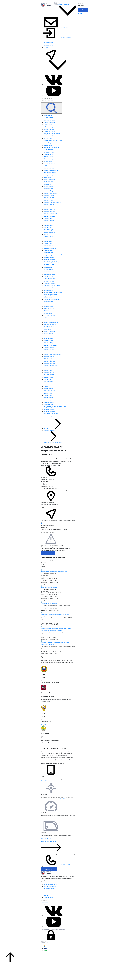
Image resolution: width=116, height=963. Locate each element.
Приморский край (48, 186)
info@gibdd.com (45, 902)
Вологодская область (49, 129)
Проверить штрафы (49, 42)
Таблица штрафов (48, 45)
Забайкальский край (49, 135)
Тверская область (48, 241)
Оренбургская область (49, 179)
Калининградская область (50, 142)
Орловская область (48, 181)
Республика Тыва (48, 218)
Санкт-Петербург (48, 227)
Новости (46, 44)
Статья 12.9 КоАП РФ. (48, 817)
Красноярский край (48, 154)
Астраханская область (49, 120)
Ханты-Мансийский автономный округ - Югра (55, 254)
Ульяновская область (49, 250)
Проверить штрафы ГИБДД (50, 884)
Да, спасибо (83, 10)
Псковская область (48, 188)
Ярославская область (49, 264)
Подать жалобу (48, 553)
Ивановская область (49, 136)
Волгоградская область (50, 128)
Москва (45, 165)
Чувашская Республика (49, 259)
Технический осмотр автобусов (49, 603)
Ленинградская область (50, 160)
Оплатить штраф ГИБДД (50, 886)
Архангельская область (50, 119)
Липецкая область (48, 161)
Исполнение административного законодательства (54, 571)
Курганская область (49, 156)
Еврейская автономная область (52, 133)
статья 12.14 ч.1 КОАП (59, 799)
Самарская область (49, 225)
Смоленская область (49, 236)
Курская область (48, 158)
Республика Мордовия (49, 211)
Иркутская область (48, 138)
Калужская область (49, 143)
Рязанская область (48, 223)
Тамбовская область (49, 239)
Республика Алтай (48, 191)
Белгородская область (49, 122)
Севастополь (47, 234)
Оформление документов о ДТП (49, 587)
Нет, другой (80, 13)
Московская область (49, 167)
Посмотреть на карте (46, 523)
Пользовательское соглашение (59, 929)
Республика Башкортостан (50, 193)
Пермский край (47, 184)
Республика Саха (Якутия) (50, 213)
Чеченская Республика (49, 257)
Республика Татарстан (49, 216)
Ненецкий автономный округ (51, 170)
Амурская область (48, 117)
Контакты (46, 47)
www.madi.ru (44, 724)
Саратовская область (49, 229)
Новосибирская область (50, 175)
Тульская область (48, 245)
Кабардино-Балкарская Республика (53, 140)
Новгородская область (49, 174)
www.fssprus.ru (44, 744)
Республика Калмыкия (49, 200)
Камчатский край (48, 145)
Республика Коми (48, 206)
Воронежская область (49, 131)
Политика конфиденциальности (47, 929)
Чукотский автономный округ (51, 261)
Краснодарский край (49, 152)
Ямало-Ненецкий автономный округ (53, 263)
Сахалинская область (49, 231)
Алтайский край (48, 115)
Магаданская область (49, 163)
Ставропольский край (49, 238)
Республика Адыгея (49, 190)
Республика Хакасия (49, 220)
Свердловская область (49, 232)
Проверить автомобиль (49, 888)
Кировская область (48, 149)
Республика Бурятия (49, 195)
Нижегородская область (50, 172)
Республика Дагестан (49, 197)
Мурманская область (49, 168)
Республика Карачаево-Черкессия (52, 202)
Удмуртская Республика (50, 248)
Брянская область (48, 124)
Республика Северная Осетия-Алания (53, 215)
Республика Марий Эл (49, 209)
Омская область (48, 177)
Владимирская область (49, 126)
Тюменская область (49, 247)
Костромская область (49, 151)
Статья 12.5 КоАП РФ (46, 838)
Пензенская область (49, 183)
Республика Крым (48, 207)
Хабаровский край (48, 252)
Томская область (48, 243)
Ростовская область (49, 222)
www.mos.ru (44, 704)
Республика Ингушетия (49, 199)
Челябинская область (49, 255)
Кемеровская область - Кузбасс (51, 147)
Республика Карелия (49, 204)
